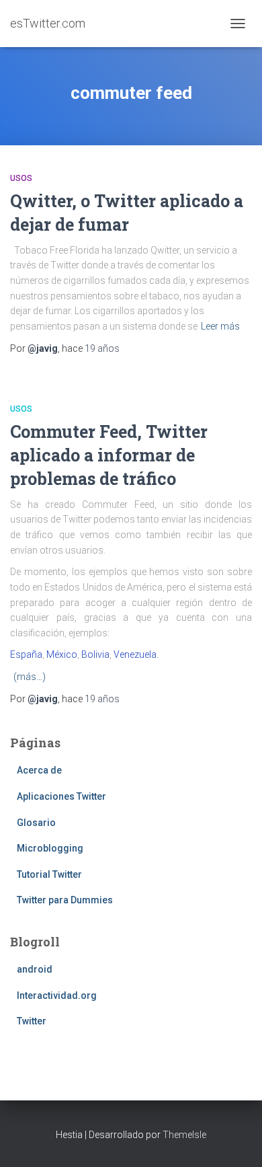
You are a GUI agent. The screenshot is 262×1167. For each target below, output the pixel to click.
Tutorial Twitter (49, 874)
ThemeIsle (184, 1134)
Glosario (36, 822)
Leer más (220, 326)
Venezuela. (136, 654)
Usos (21, 178)
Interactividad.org (57, 995)
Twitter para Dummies (65, 900)
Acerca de (39, 770)
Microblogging (50, 848)
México (61, 654)
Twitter (31, 1021)
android (34, 969)
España (26, 654)
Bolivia (95, 654)
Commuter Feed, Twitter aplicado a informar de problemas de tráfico (109, 455)
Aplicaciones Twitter (61, 796)
